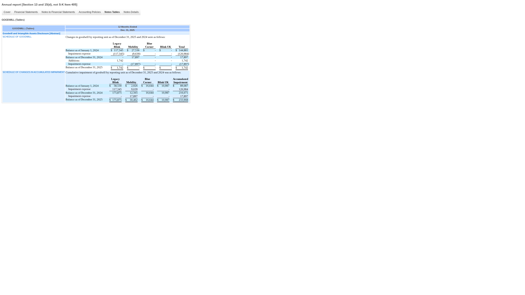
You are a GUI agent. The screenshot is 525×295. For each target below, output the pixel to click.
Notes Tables (112, 12)
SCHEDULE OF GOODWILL (17, 36)
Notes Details (131, 12)
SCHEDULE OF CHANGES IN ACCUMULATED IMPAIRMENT (34, 72)
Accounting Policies (90, 12)
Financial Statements (26, 12)
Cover (7, 12)
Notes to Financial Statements (58, 12)
